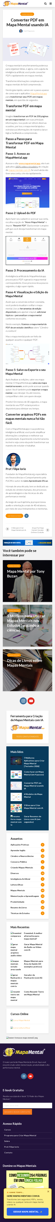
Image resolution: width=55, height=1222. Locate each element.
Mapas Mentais (27, 14)
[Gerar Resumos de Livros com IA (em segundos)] (16, 820)
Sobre (7, 1141)
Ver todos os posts (14, 516)
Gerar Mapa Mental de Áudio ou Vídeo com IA (33, 947)
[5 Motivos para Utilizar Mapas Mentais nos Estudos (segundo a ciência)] (27, 625)
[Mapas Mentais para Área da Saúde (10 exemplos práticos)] (16, 965)
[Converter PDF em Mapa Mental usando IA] (16, 785)
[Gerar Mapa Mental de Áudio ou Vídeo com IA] (16, 950)
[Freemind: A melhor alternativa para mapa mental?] (16, 936)
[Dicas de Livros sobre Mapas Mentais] (27, 670)
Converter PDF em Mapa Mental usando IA (34, 786)
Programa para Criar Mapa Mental (20, 1135)
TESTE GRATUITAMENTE (27, 736)
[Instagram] (23, 700)
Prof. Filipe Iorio (28, 31)
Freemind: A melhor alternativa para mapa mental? (33, 936)
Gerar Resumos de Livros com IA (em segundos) (32, 819)
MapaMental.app (38, 93)
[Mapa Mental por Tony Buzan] (27, 580)
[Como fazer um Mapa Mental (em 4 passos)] (16, 774)
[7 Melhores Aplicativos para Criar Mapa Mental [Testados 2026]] (16, 760)
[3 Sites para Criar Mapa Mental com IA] (16, 808)
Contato (8, 1152)
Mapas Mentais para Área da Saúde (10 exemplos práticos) (33, 964)
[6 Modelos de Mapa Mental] (16, 797)
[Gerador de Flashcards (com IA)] (16, 980)
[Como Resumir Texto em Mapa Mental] (16, 996)
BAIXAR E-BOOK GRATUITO (17, 1112)
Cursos (7, 1129)
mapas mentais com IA (19, 170)
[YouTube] (31, 700)
